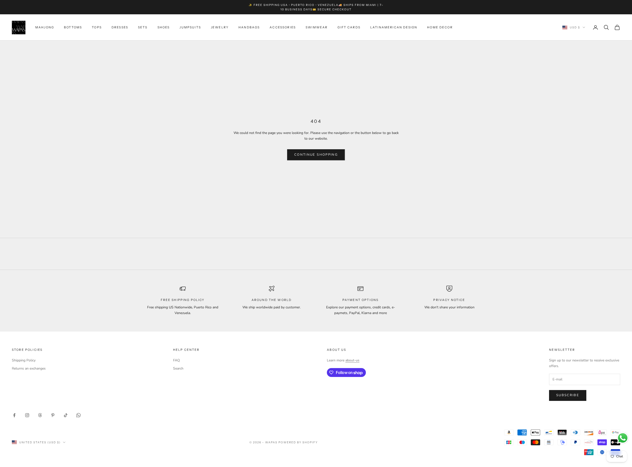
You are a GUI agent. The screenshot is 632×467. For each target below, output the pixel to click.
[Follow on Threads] (40, 415)
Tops (97, 27)
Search (178, 368)
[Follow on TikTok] (65, 415)
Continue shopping (316, 154)
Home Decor (440, 27)
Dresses (120, 27)
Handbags (249, 27)
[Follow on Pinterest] (52, 415)
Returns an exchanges (29, 368)
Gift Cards (348, 27)
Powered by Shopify (298, 442)
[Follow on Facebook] (14, 415)
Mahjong (44, 27)
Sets (143, 27)
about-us (352, 360)
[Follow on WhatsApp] (78, 415)
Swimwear (317, 27)
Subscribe (567, 395)
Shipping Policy (24, 360)
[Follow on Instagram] (27, 415)
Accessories (283, 27)
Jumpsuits (190, 27)
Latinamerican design (393, 27)
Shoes (164, 27)
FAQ (176, 360)
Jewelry (220, 27)
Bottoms (73, 27)
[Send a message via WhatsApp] (623, 438)
